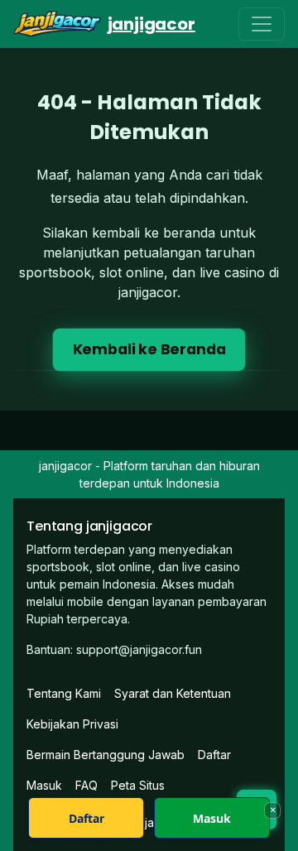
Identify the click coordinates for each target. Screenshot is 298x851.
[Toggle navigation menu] (261, 24)
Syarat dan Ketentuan (172, 693)
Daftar (214, 755)
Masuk (212, 818)
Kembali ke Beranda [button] (149, 349)
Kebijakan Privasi (72, 724)
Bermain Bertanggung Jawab (105, 755)
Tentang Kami (63, 693)
